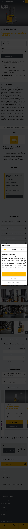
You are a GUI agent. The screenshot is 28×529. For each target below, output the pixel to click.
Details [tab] (14, 249)
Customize (13, 278)
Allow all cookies (14, 273)
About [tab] (23, 249)
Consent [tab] (5, 249)
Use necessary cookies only (14, 282)
